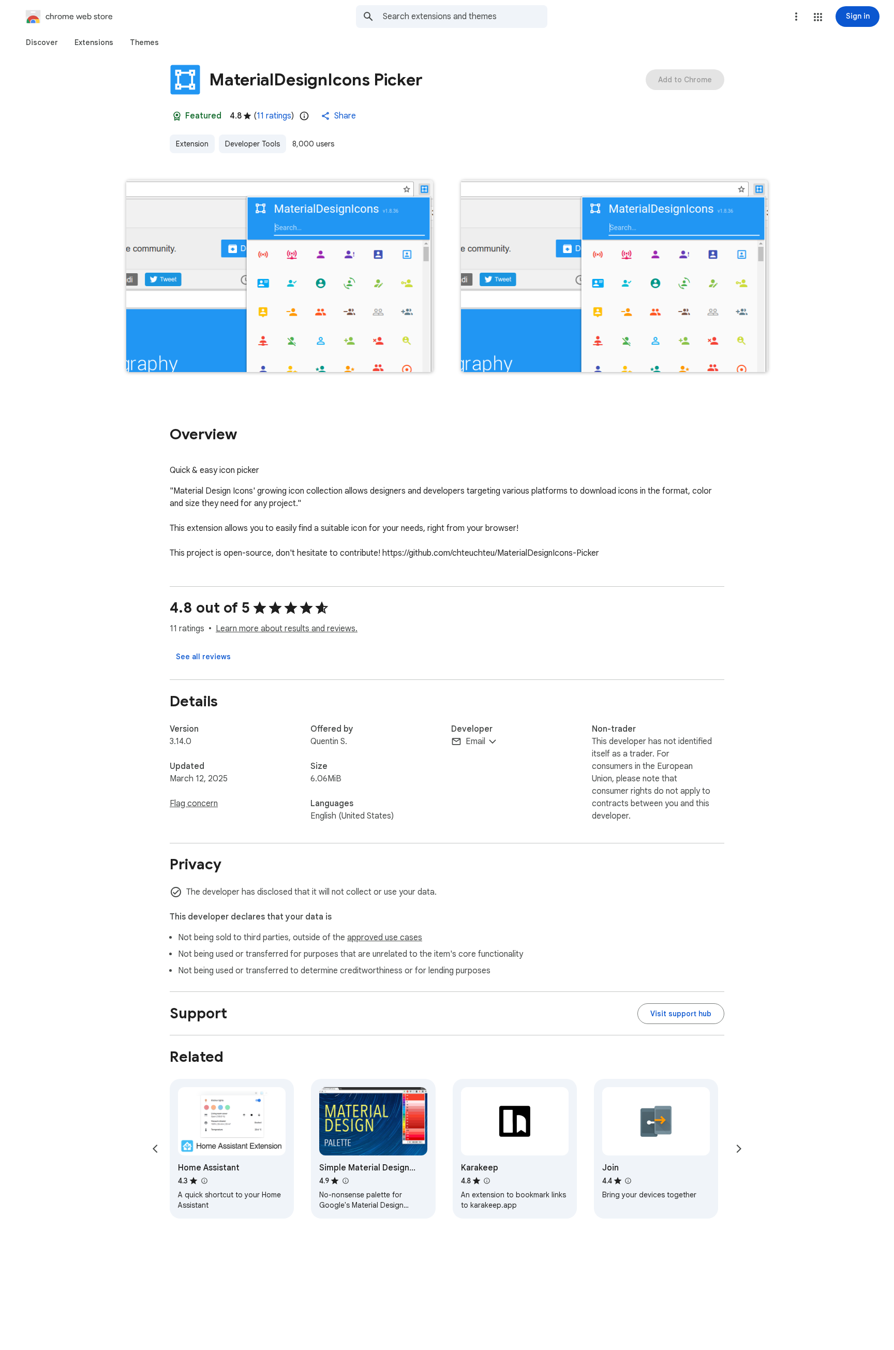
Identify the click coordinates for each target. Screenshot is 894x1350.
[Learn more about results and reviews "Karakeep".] (486, 1180)
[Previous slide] (155, 1148)
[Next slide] (738, 1148)
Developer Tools (252, 144)
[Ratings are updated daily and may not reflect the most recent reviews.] (304, 116)
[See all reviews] (203, 656)
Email (475, 741)
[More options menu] (796, 16)
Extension (192, 144)
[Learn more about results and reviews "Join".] (628, 1180)
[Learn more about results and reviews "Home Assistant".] (203, 1180)
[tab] (42, 42)
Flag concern (194, 803)
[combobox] (465, 16)
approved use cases (384, 937)
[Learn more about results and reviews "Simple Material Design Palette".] (345, 1180)
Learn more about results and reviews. (286, 629)
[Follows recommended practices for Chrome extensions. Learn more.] (177, 115)
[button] (818, 17)
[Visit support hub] (680, 1013)
